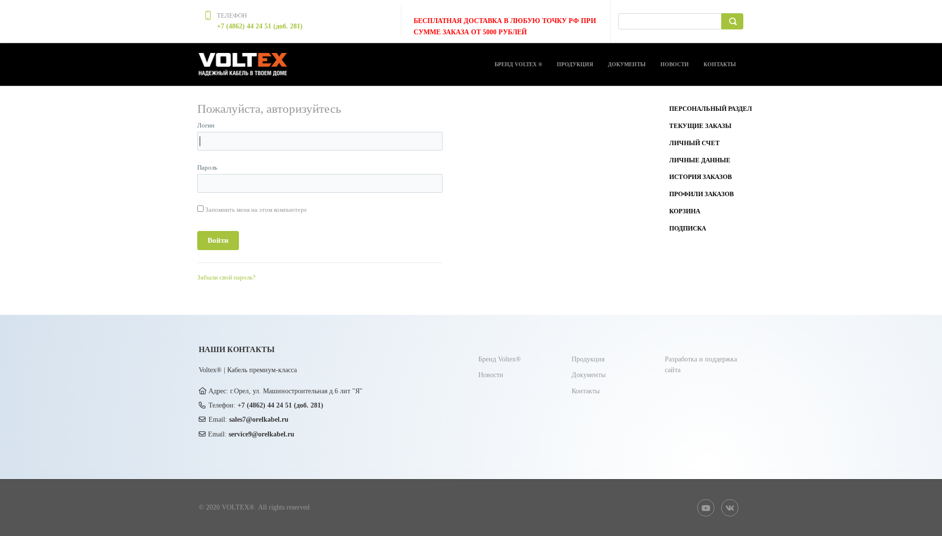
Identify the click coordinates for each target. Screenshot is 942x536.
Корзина (684, 211)
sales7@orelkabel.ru (258, 419)
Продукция (575, 64)
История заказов (700, 176)
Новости (674, 64)
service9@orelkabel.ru (261, 434)
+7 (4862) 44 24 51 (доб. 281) (260, 26)
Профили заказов (701, 194)
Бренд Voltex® (499, 359)
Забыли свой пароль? (226, 277)
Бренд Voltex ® (518, 64)
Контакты (720, 64)
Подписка (687, 228)
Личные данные (700, 160)
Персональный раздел (710, 108)
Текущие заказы (700, 125)
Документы (627, 64)
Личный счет (694, 143)
